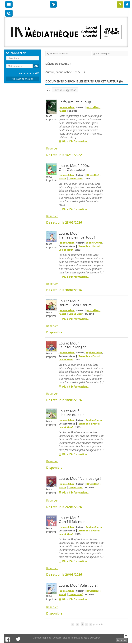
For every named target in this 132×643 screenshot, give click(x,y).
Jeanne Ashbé (67, 107)
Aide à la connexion (22, 79)
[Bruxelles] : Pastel (89, 246)
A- (118, 640)
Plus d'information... (76, 141)
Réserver (52, 148)
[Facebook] (8, 639)
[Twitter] (18, 639)
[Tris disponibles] (48, 89)
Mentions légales (42, 637)
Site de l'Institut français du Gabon (81, 637)
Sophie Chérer (94, 242)
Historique (53, 4)
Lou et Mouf (76, 178)
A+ (124, 640)
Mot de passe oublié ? (29, 73)
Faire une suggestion (65, 89)
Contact (57, 637)
